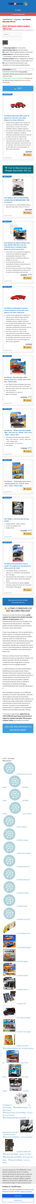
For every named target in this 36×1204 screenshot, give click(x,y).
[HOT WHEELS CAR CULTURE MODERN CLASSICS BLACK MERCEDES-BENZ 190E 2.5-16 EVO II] (18, 187)
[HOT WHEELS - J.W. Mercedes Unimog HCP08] (18, 508)
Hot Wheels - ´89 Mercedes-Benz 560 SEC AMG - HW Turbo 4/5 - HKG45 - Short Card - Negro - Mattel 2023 (18, 433)
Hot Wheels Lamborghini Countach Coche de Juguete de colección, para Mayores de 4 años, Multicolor (16, 310)
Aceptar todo (18, 1196)
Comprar (28, 155)
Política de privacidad (26, 1191)
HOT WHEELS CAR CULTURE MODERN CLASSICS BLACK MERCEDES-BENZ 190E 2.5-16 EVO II (16, 200)
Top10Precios (7, 19)
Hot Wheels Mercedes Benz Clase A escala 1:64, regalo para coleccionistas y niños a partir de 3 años (17, 566)
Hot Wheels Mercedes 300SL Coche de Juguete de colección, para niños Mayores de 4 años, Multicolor (16, 118)
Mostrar (13, 69)
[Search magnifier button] (5, 42)
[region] (18, 1194)
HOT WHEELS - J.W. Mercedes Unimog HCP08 (16, 520)
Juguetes (17, 19)
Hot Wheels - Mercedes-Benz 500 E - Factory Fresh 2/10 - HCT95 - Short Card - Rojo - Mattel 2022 (17, 379)
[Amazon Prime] (29, 275)
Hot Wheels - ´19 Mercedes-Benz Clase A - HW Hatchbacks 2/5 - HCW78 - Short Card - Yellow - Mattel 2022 (17, 483)
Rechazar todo (18, 1200)
